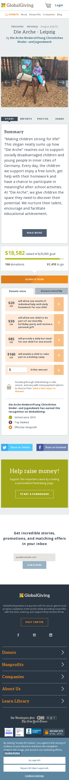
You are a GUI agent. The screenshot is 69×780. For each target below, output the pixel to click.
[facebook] (18, 635)
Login (59, 5)
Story (9, 118)
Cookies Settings (34, 775)
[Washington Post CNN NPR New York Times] (34, 720)
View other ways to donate (35, 390)
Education (17, 26)
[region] (34, 759)
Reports (26, 118)
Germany (32, 26)
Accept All (34, 760)
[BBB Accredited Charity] (34, 732)
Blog (59, 14)
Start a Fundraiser (34, 494)
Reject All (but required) (34, 768)
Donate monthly (51, 291)
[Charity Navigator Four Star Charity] (9, 732)
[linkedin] (50, 635)
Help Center (34, 622)
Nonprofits (35, 14)
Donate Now (34, 279)
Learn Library (15, 701)
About (24, 14)
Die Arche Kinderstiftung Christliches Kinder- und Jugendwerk (36, 40)
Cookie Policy (12, 753)
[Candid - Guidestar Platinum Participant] (20, 732)
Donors (9, 652)
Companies (49, 14)
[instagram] (34, 635)
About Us (11, 689)
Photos (43, 118)
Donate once (17, 291)
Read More (34, 232)
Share (59, 118)
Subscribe (34, 565)
